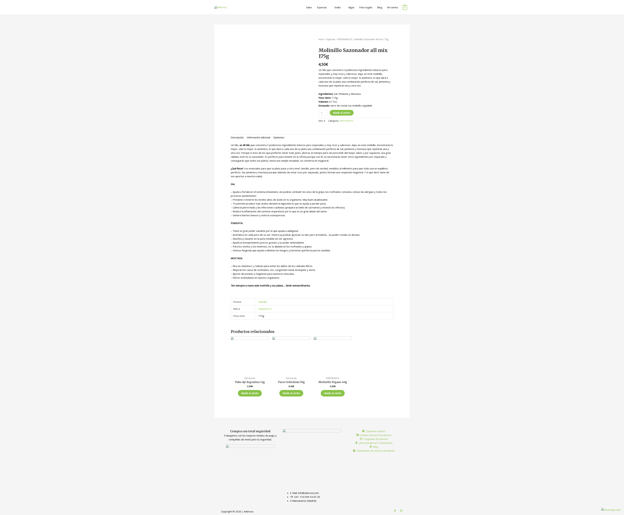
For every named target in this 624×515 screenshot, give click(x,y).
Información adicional (258, 137)
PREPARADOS (344, 39)
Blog (379, 7)
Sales (309, 7)
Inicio (321, 39)
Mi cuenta (392, 7)
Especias (322, 7)
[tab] (237, 137)
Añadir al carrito (341, 112)
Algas (351, 7)
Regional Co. (265, 308)
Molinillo (262, 301)
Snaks (337, 7)
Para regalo (365, 7)
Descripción (237, 137)
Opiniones (278, 137)
